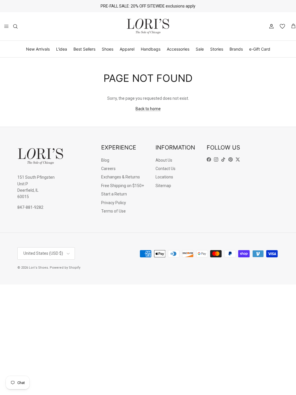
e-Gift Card (259, 49)
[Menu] (6, 26)
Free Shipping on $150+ (122, 185)
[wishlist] (282, 26)
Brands (236, 49)
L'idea (61, 49)
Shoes (107, 49)
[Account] (270, 26)
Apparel (127, 49)
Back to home (148, 108)
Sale (200, 49)
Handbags (150, 49)
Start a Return (114, 194)
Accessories (178, 49)
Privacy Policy (113, 202)
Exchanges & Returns (120, 177)
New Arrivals (38, 49)
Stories (216, 49)
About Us (164, 160)
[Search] (15, 26)
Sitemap (163, 185)
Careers (108, 168)
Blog (105, 160)
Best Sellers (84, 49)
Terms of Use (113, 211)
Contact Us (165, 168)
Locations (164, 177)
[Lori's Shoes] (148, 26)
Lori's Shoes (38, 268)
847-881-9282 (30, 207)
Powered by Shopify (65, 268)
